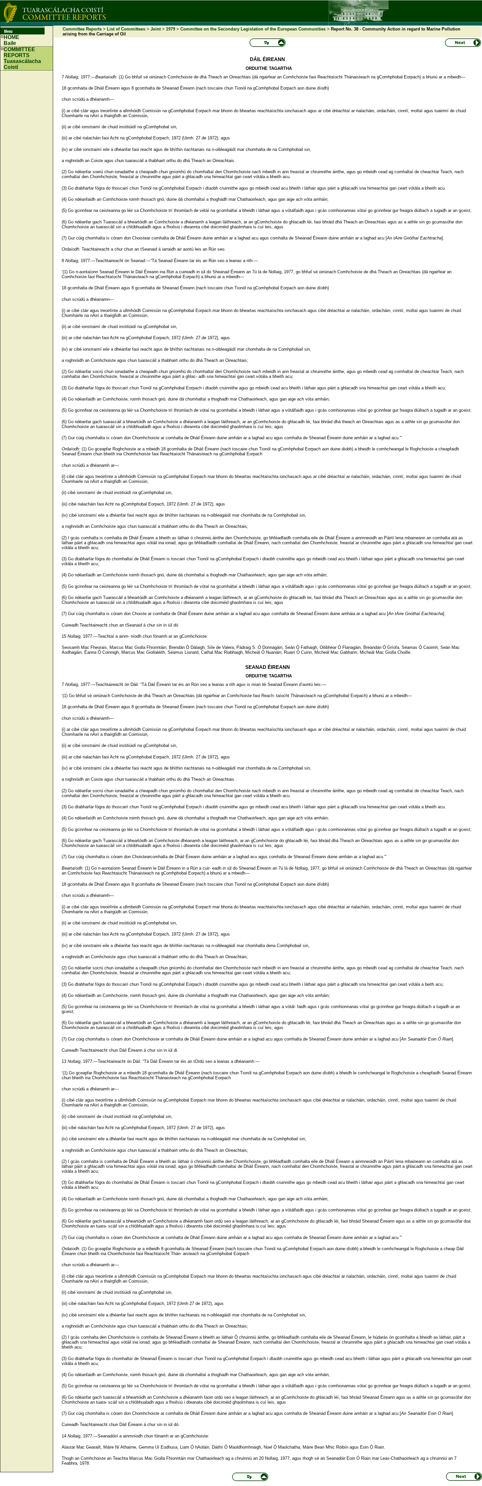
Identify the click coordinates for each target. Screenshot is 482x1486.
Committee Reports (82, 29)
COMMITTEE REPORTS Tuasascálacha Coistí (22, 58)
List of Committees (126, 29)
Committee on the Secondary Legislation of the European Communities (253, 29)
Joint (156, 29)
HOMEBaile (11, 40)
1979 (170, 29)
